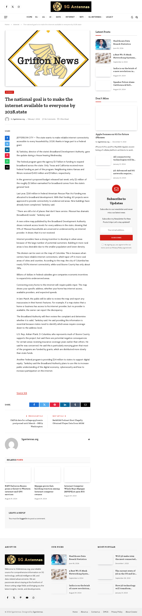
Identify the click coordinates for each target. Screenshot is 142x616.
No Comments (50, 119)
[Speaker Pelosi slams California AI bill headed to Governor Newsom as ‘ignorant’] (103, 85)
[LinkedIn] (7, 149)
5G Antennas (94, 17)
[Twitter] (7, 144)
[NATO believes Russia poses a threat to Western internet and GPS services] (18, 474)
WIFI (82, 17)
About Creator (131, 612)
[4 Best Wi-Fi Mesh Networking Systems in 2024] (103, 58)
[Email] (7, 167)
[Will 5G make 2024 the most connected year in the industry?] (105, 559)
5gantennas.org (19, 119)
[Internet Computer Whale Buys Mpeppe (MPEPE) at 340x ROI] (77, 474)
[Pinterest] (7, 155)
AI (50, 17)
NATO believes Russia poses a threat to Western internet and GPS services (18, 490)
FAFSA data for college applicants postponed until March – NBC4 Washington (27, 423)
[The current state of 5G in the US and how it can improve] (105, 574)
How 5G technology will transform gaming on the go (125, 587)
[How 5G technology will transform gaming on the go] (105, 589)
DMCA (105, 612)
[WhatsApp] (7, 161)
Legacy (109, 17)
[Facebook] (7, 138)
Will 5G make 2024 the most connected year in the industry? (126, 558)
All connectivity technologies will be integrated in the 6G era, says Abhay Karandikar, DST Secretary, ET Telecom (124, 158)
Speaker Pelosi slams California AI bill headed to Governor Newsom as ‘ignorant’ (124, 84)
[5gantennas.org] (71, 6)
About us (84, 612)
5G (36, 17)
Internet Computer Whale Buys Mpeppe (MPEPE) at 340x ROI (74, 489)
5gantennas (38, 612)
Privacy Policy (117, 248)
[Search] (136, 17)
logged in (24, 518)
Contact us (95, 612)
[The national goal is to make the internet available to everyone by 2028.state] (47, 58)
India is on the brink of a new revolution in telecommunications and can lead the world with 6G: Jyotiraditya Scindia (125, 70)
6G (43, 17)
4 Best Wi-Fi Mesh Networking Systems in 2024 (124, 56)
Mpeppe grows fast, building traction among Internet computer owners (47, 490)
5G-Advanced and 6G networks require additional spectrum (124, 172)
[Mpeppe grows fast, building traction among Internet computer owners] (48, 474)
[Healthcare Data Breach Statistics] (103, 44)
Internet (70, 17)
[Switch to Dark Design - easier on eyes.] (132, 17)
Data (58, 17)
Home (29, 17)
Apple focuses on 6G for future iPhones (112, 136)
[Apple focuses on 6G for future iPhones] (116, 118)
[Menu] (5, 17)
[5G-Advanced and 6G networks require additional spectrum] (103, 174)
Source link (22, 393)
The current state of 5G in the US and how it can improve (126, 572)
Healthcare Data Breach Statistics (122, 42)
